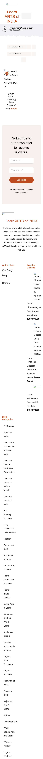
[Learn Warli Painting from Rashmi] (11, 71)
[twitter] (19, 257)
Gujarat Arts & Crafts (9, 567)
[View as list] (23, 59)
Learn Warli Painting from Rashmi (11, 99)
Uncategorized (9, 721)
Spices (7, 715)
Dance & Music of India (8, 500)
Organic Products (8, 672)
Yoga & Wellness (8, 754)
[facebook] (15, 257)
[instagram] (23, 257)
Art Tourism (9, 426)
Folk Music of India (9, 557)
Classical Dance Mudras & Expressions (9, 466)
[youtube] (27, 257)
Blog (4, 275)
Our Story (7, 270)
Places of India (8, 693)
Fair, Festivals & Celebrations (9, 528)
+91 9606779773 (16, 30)
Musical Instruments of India (9, 646)
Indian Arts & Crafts (9, 606)
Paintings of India (9, 683)
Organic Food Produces (8, 660)
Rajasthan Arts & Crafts (8, 705)
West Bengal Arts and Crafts (9, 732)
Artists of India (8, 434)
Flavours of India (9, 547)
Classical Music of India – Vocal (8, 484)
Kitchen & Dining (8, 634)
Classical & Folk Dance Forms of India (9, 448)
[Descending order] (34, 46)
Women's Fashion (8, 744)
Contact (6, 283)
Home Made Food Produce (9, 580)
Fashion (7, 539)
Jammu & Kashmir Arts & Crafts (8, 620)
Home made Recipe (7, 594)
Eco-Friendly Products (8, 514)
